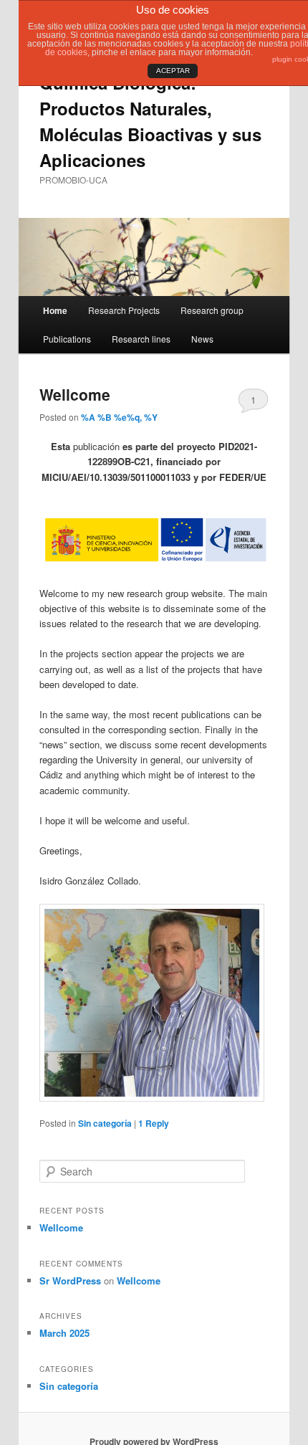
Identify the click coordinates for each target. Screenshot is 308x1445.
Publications (67, 339)
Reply (153, 1123)
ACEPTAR (173, 71)
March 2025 (64, 1333)
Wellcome (74, 394)
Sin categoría (105, 1123)
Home (55, 310)
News (202, 339)
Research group (212, 310)
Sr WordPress (70, 1280)
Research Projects (124, 310)
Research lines (141, 339)
